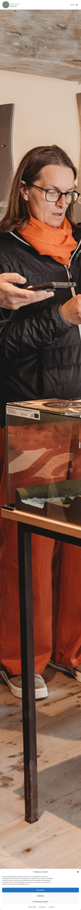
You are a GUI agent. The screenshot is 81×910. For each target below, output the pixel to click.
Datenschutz (42, 907)
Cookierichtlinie (32, 907)
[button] (78, 872)
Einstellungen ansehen (40, 902)
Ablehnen (40, 896)
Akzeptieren (40, 890)
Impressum (52, 907)
